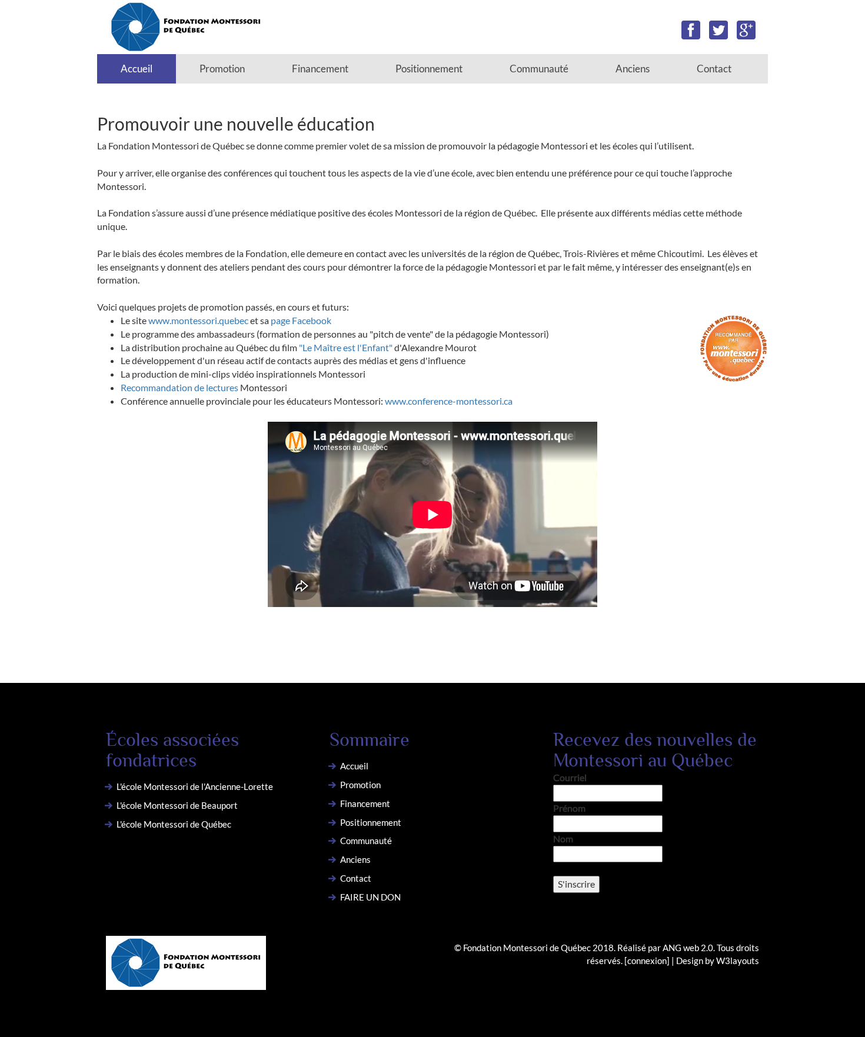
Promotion (222, 68)
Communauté (539, 68)
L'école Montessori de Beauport (177, 805)
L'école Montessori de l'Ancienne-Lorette (195, 786)
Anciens (633, 68)
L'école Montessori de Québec (174, 824)
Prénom (569, 807)
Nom (563, 838)
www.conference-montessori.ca (449, 400)
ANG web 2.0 (688, 947)
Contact (714, 68)
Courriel (570, 777)
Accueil (136, 68)
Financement (320, 68)
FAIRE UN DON (370, 897)
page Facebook (301, 320)
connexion (647, 960)
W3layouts (737, 960)
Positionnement (429, 68)
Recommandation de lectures (180, 387)
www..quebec (198, 320)
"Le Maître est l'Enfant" (345, 347)
